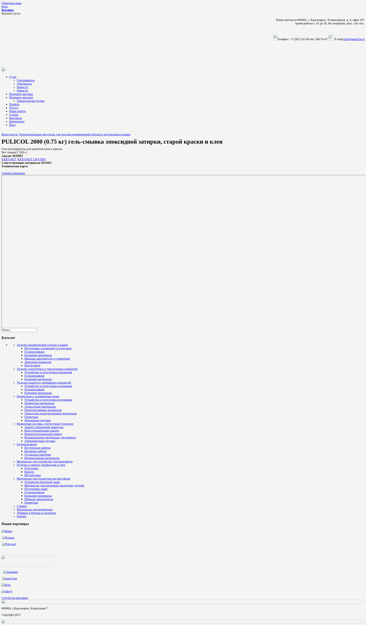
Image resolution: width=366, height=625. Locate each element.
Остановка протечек (37, 454)
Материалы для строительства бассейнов (43, 478)
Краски (29, 471)
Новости (22, 87)
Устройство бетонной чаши (42, 482)
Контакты (15, 118)
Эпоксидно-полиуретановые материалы (50, 413)
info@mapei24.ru (353, 39)
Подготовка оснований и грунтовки (48, 348)
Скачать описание (13, 173)
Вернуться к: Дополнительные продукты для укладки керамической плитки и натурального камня (66, 134)
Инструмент (32, 365)
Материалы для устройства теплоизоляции (45, 461)
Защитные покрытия (37, 362)
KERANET (9, 159)
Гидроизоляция (34, 351)
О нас (13, 76)
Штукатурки (32, 475)
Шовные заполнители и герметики (47, 358)
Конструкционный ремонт (41, 430)
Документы (24, 83)
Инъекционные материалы (41, 458)
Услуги (13, 107)
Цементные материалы (39, 403)
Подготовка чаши (35, 489)
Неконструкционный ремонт (43, 434)
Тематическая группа (30, 100)
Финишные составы (37, 420)
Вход (5, 6)
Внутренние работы (37, 447)
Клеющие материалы (38, 355)
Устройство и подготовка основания (48, 372)
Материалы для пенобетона (35, 509)
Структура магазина (15, 597)
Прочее (21, 516)
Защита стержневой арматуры (43, 427)
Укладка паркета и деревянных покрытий (44, 382)
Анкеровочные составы (39, 441)
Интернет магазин (21, 94)
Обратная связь (11, 3)
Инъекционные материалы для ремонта (50, 437)
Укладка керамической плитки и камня (42, 345)
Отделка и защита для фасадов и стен (41, 465)
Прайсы (14, 104)
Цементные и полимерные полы (38, 396)
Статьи (13, 114)
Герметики (31, 417)
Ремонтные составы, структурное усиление (45, 423)
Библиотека (16, 121)
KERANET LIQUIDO (32, 159)
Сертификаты (26, 80)
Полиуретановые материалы (43, 410)
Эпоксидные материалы (40, 406)
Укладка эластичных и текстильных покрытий (47, 369)
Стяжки (22, 506)
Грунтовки (31, 468)
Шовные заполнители (38, 499)
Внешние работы (35, 451)
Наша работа (17, 111)
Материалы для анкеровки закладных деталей (54, 485)
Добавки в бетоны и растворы (36, 513)
